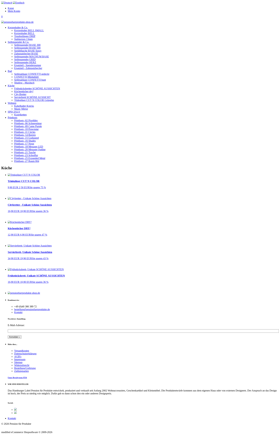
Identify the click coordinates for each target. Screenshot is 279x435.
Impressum (19, 359)
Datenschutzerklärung (25, 353)
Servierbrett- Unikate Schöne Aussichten (30, 252)
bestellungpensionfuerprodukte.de (32, 309)
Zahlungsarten (21, 371)
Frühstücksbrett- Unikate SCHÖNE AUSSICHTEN (36, 275)
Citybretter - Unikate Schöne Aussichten (30, 204)
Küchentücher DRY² (19, 228)
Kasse (11, 8)
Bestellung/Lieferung (25, 368)
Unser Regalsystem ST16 (17, 378)
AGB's (17, 356)
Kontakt (18, 312)
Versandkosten (21, 350)
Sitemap (18, 362)
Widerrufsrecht (21, 365)
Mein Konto (14, 11)
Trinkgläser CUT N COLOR (24, 181)
